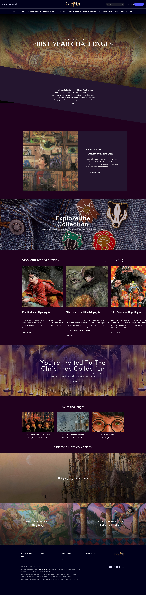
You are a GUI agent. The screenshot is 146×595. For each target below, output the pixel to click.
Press (22, 556)
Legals (63, 559)
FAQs (42, 553)
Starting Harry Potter (89, 553)
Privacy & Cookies (66, 553)
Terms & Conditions (46, 556)
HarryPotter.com (42, 569)
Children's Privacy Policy (68, 556)
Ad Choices (44, 559)
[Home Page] (73, 4)
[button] (19, 11)
